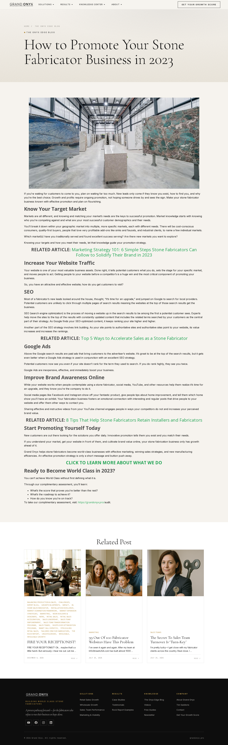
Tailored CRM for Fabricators (55, 631)
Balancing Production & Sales (41, 602)
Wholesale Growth (36, 637)
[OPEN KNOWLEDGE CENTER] (104, 4)
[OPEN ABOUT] (121, 4)
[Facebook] (36, 723)
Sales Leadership (50, 619)
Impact (66, 605)
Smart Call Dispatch (48, 628)
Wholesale (64, 634)
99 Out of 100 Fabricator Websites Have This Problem (111, 639)
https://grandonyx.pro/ (91, 502)
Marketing (45, 613)
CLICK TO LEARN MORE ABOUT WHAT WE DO (114, 463)
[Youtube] (28, 723)
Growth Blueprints (50, 605)
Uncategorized (49, 634)
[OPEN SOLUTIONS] (53, 4)
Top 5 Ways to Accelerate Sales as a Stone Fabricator (134, 338)
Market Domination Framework (42, 611)
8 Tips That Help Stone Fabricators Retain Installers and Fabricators (134, 420)
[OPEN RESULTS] (72, 4)
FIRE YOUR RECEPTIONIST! (51, 641)
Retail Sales (52, 616)
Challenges (64, 602)
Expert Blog (33, 605)
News (41, 616)
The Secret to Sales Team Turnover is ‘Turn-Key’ (170, 639)
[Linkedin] (51, 723)
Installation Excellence (62, 608)
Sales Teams (44, 625)
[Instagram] (43, 723)
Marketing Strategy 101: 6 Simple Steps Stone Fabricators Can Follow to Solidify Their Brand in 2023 (134, 252)
